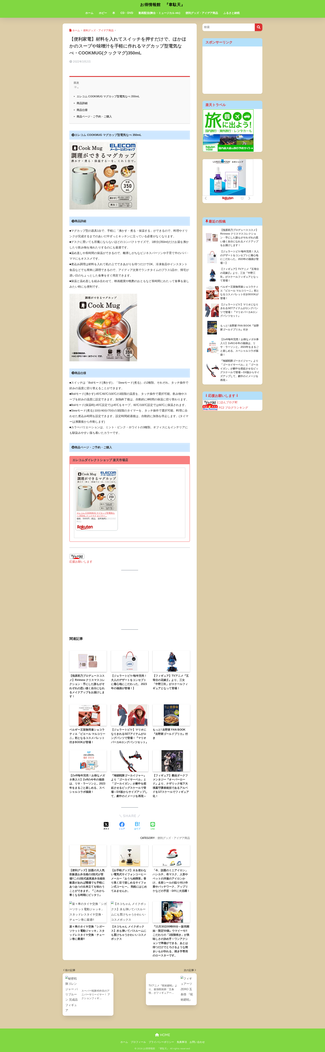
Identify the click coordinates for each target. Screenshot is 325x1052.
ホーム (89, 12)
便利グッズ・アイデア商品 (202, 12)
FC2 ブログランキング (233, 407)
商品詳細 (82, 103)
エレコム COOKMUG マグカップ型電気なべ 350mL (108, 96)
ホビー (103, 12)
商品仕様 (82, 109)
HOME (164, 1035)
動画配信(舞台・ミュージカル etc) (159, 12)
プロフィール (138, 1042)
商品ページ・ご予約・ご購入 (94, 116)
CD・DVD (127, 12)
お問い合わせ (197, 1042)
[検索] (258, 27)
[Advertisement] (129, 599)
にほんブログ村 (227, 402)
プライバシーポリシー (161, 1042)
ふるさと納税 (231, 12)
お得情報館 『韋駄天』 (162, 4)
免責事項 (182, 1042)
